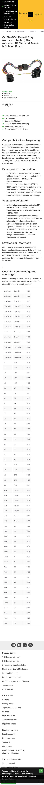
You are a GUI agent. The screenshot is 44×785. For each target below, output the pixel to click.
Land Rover (33, 31)
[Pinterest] (19, 645)
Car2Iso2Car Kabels (20, 31)
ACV (8, 93)
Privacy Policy (7, 779)
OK (41, 770)
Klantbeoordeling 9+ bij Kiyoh (16, 129)
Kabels (8, 31)
